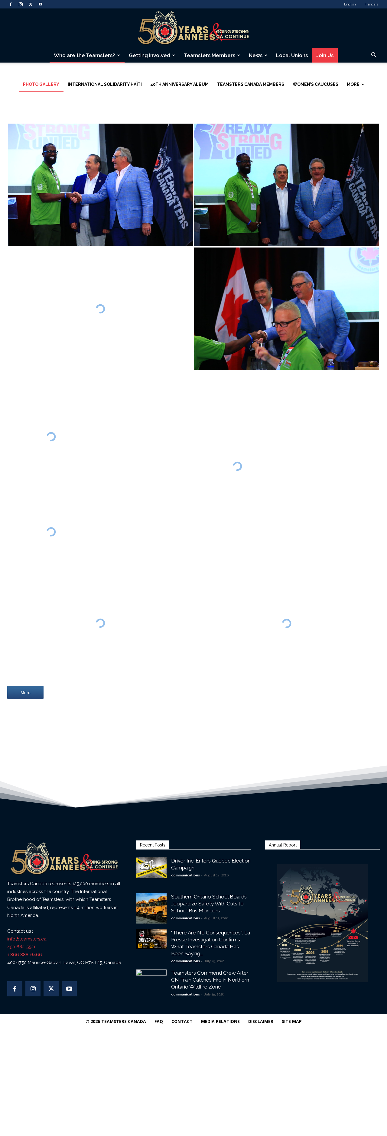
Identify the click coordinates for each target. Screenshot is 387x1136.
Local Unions (292, 55)
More (26, 692)
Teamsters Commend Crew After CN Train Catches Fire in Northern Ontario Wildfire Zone (210, 980)
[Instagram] (20, 4)
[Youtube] (40, 4)
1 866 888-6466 (24, 954)
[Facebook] (10, 4)
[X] (30, 4)
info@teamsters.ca (27, 939)
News (255, 55)
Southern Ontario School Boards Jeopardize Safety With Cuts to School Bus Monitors (209, 904)
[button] (373, 56)
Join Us (324, 55)
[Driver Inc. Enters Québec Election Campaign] (151, 867)
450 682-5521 (21, 947)
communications (185, 875)
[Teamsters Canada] (193, 28)
